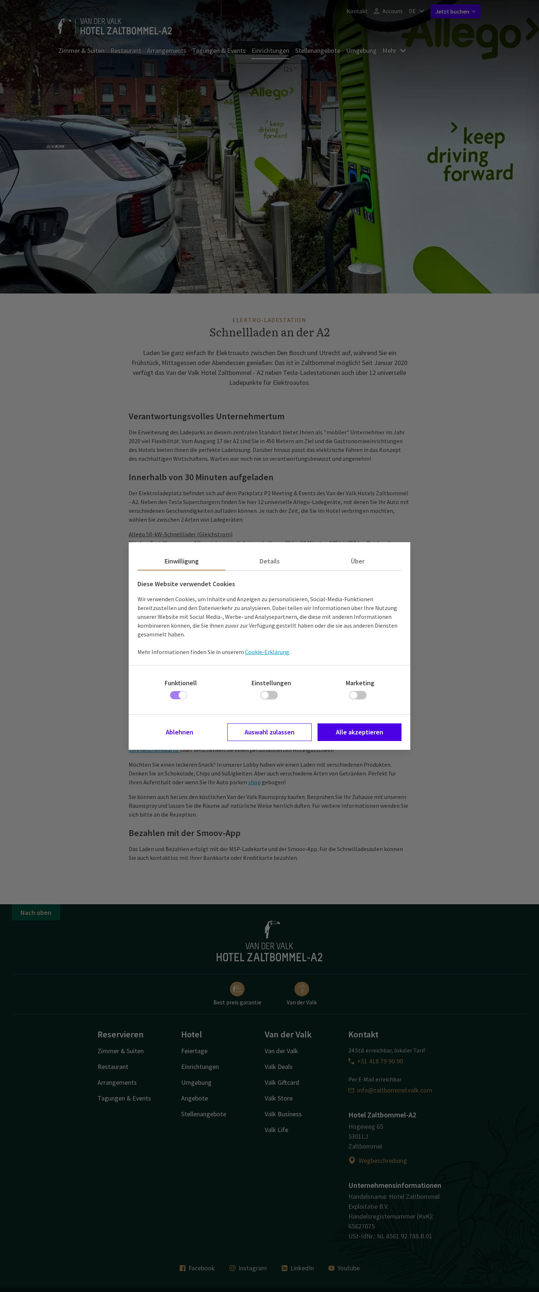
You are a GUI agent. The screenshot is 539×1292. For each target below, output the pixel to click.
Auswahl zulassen (269, 732)
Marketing (360, 683)
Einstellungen (271, 683)
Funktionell (181, 683)
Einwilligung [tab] (182, 561)
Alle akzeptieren (359, 732)
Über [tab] (357, 561)
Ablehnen (179, 732)
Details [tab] (270, 561)
